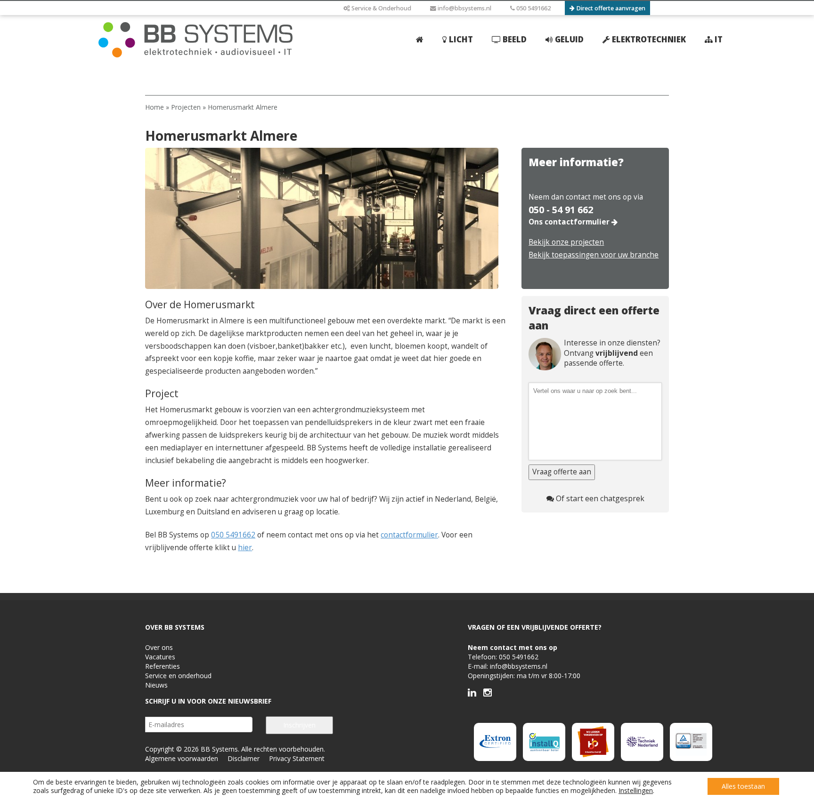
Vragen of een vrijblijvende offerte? (535, 627)
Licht (460, 39)
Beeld (514, 39)
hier (245, 548)
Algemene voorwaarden (181, 758)
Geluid (568, 39)
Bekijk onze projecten (566, 242)
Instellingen (636, 790)
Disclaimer (244, 758)
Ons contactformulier (570, 222)
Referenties (162, 666)
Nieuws (156, 685)
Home (154, 107)
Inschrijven (299, 725)
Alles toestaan (743, 786)
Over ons (159, 647)
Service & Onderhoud (380, 8)
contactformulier (409, 535)
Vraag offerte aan (561, 472)
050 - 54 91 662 (561, 210)
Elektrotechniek (648, 39)
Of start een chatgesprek (599, 498)
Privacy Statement (297, 758)
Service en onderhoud (178, 675)
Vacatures (160, 656)
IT (718, 39)
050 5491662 (533, 8)
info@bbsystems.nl (463, 8)
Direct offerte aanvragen (610, 8)
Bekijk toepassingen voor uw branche (594, 255)
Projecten (186, 107)
